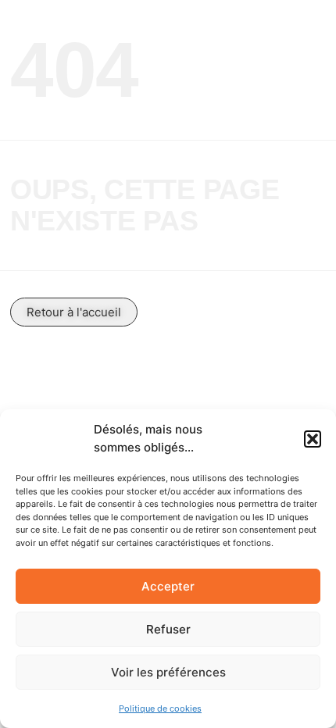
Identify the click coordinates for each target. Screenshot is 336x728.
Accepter (168, 586)
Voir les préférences (168, 672)
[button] (312, 439)
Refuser (168, 629)
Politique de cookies (160, 708)
